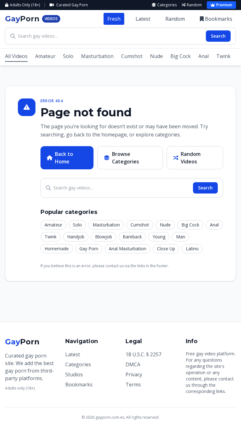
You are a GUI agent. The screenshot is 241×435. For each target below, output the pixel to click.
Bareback (132, 237)
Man (180, 237)
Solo (68, 56)
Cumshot (131, 56)
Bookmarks (218, 18)
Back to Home (64, 158)
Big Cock (180, 56)
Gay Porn (88, 249)
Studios (74, 374)
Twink (223, 56)
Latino (192, 249)
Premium (224, 5)
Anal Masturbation (127, 249)
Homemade (57, 249)
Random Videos (191, 158)
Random (194, 5)
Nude (156, 56)
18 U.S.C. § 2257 (143, 354)
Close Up (166, 249)
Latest (143, 18)
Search (218, 36)
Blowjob (103, 237)
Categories (167, 5)
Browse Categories (125, 158)
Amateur (45, 56)
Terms (133, 384)
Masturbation (97, 56)
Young (159, 237)
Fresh (113, 18)
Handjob (75, 237)
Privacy (134, 374)
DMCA (133, 364)
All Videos (16, 56)
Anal (203, 56)
